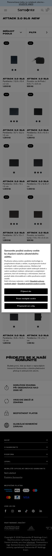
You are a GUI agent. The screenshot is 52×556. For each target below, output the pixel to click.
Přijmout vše (26, 291)
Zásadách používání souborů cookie (31, 284)
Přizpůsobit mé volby (26, 306)
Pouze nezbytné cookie (26, 299)
